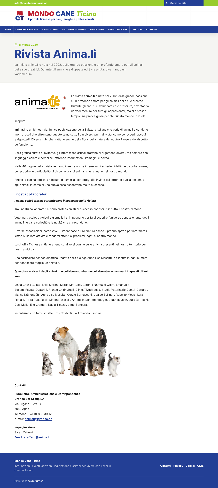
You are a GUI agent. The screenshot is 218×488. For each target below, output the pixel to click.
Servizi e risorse (117, 29)
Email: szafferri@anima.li (32, 437)
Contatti (151, 29)
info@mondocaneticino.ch (30, 3)
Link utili (137, 29)
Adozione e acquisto (74, 29)
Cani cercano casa (26, 29)
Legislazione (50, 29)
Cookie (190, 465)
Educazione (97, 29)
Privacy (178, 465)
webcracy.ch (35, 480)
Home (8, 29)
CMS (200, 465)
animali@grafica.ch (38, 419)
